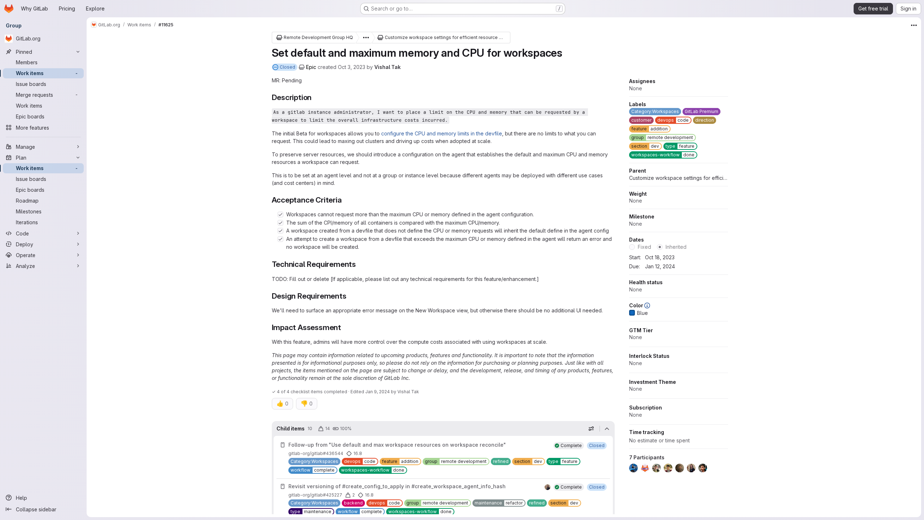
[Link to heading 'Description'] (315, 97)
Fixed (644, 247)
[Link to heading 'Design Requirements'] (350, 295)
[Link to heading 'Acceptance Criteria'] (346, 199)
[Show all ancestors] (364, 37)
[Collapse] (607, 428)
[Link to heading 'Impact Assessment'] (345, 327)
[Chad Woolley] (547, 487)
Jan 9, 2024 (377, 391)
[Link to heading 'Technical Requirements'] (360, 264)
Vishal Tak (387, 67)
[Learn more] (647, 305)
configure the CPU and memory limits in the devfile (441, 133)
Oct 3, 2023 (351, 67)
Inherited (676, 247)
